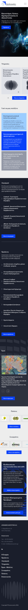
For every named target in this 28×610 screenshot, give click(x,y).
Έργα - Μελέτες (7, 567)
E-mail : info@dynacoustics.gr (9, 544)
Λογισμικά (5, 561)
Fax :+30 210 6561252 (7, 541)
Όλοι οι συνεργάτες (14, 452)
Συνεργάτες (5, 570)
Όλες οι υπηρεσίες (19, 98)
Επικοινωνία (6, 576)
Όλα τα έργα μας (8, 398)
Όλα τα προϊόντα (8, 334)
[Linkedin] (2, 549)
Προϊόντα (6, 27)
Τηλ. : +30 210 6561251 (7, 539)
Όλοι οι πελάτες (14, 426)
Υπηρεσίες (5, 564)
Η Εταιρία (5, 554)
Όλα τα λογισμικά (8, 236)
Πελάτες (4, 573)
